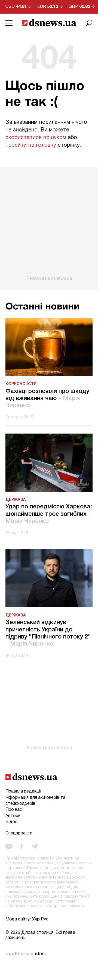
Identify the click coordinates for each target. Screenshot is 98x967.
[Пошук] (89, 23)
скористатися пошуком (35, 137)
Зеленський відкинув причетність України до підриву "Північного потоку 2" (48, 633)
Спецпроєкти (18, 833)
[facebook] (21, 846)
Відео (11, 822)
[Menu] (9, 23)
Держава (15, 500)
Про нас (13, 810)
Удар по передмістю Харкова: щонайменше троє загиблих (48, 514)
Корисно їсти (20, 384)
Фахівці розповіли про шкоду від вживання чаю (47, 399)
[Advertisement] (49, 224)
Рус (44, 919)
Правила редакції (23, 791)
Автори (12, 816)
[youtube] (8, 846)
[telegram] (34, 846)
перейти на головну (30, 145)
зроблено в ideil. (25, 954)
